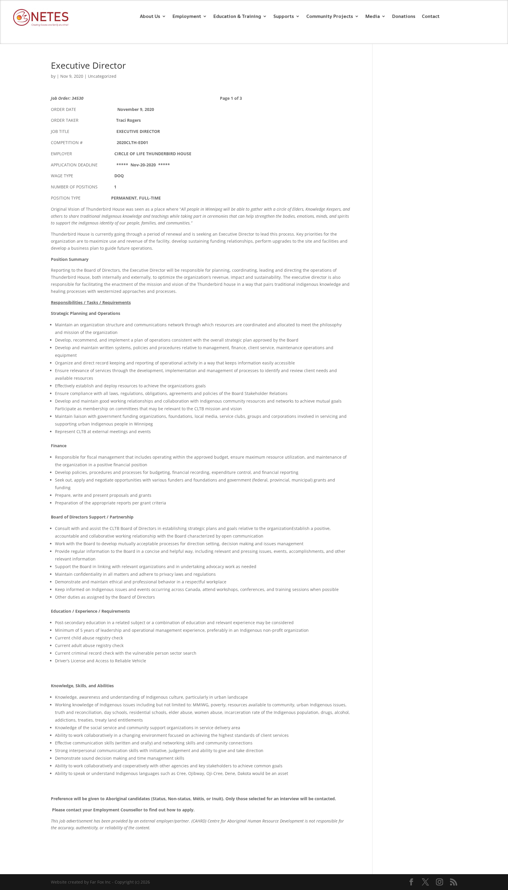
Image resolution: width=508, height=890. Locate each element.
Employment (187, 16)
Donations (403, 16)
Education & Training (237, 16)
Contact (431, 16)
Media (372, 16)
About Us (150, 16)
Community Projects (329, 16)
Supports (283, 16)
